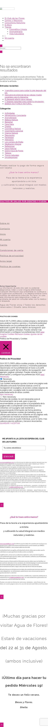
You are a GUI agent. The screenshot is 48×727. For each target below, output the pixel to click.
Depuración (10, 135)
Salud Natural (10, 148)
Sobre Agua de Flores (14, 151)
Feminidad (9, 137)
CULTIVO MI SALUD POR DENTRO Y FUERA (23, 201)
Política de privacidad (12, 256)
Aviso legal (6, 261)
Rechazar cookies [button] (22, 334)
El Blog (8, 25)
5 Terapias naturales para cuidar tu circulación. (24, 102)
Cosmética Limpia (18, 29)
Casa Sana (9, 124)
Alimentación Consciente (15, 115)
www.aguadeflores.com (7, 543)
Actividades (10, 113)
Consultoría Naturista (15, 23)
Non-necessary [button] (6, 394)
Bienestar (9, 122)
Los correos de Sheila (14, 142)
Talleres (8, 153)
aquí (42, 332)
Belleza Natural (11, 120)
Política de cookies (10, 266)
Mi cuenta (9, 38)
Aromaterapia (15, 31)
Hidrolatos (9, 140)
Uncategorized (11, 157)
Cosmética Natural (13, 129)
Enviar (9, 456)
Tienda (8, 27)
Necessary (7, 379)
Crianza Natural (11, 133)
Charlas (8, 126)
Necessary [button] (4, 377)
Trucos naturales (12, 155)
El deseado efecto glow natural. (18, 99)
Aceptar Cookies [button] (7, 334)
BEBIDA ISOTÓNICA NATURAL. (18, 104)
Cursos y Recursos (14, 20)
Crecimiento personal (14, 131)
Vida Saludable (16, 34)
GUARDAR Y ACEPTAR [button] (10, 423)
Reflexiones (10, 146)
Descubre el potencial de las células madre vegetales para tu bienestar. (23, 96)
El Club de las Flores (15, 18)
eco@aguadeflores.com (16, 577)
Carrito (3, 245)
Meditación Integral (13, 144)
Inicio (3, 234)
